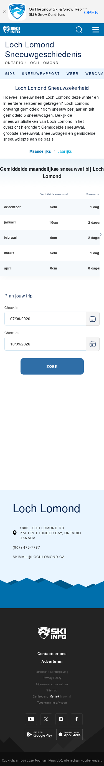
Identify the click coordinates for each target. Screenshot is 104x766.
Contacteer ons (52, 653)
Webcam (94, 73)
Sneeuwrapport (41, 73)
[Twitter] (46, 719)
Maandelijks (40, 151)
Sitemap (51, 690)
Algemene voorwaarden (52, 684)
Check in (11, 307)
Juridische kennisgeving (52, 672)
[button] (79, 29)
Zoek (52, 366)
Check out (12, 332)
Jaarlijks (65, 151)
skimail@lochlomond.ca (39, 556)
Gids (10, 73)
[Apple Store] (69, 733)
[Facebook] (77, 719)
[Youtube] (31, 719)
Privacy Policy (52, 678)
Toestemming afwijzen (52, 702)
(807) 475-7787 (26, 547)
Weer (73, 73)
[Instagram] (61, 719)
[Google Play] (39, 733)
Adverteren (51, 661)
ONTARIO (14, 62)
